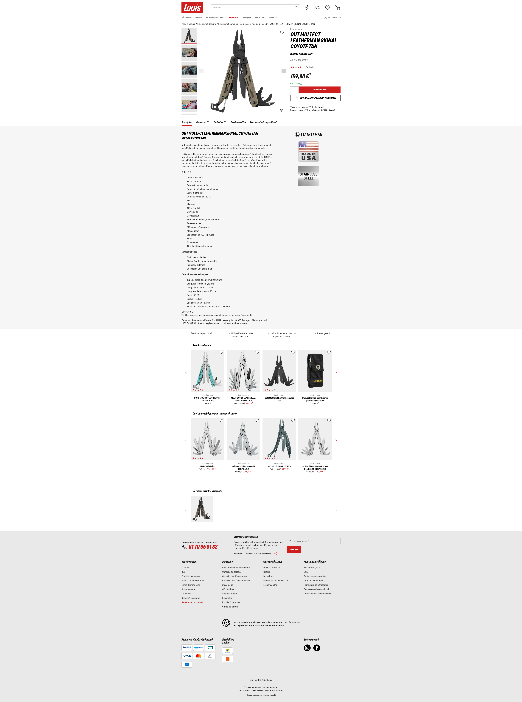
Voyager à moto (229, 593)
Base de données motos (192, 580)
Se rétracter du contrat (192, 602)
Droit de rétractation (313, 580)
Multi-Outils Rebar (207, 466)
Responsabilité (270, 585)
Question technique (190, 576)
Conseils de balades (231, 572)
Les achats (268, 576)
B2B (183, 572)
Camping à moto (230, 606)
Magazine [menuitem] (259, 17)
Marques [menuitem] (247, 17)
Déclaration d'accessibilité (316, 589)
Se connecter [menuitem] (334, 17)
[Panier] (338, 8)
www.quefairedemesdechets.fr (269, 625)
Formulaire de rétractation (316, 585)
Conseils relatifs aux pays (234, 576)
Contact (185, 567)
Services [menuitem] (272, 17)
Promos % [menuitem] (233, 17)
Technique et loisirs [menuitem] (215, 17)
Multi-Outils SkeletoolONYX (279, 466)
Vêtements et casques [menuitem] (191, 17)
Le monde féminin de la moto (236, 567)
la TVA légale (312, 107)
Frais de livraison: (296, 110)
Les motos (227, 598)
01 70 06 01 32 (203, 547)
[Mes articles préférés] (327, 8)
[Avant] (284, 71)
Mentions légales (312, 567)
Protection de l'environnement (318, 593)
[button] (296, 8)
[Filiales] (307, 8)
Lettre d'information (190, 585)
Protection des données (315, 576)
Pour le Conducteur (231, 602)
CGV (306, 572)
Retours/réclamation (191, 598)
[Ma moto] (317, 8)
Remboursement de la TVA (275, 580)
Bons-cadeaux (188, 589)
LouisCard (186, 593)
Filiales (266, 572)
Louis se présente (271, 567)
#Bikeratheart (228, 589)
